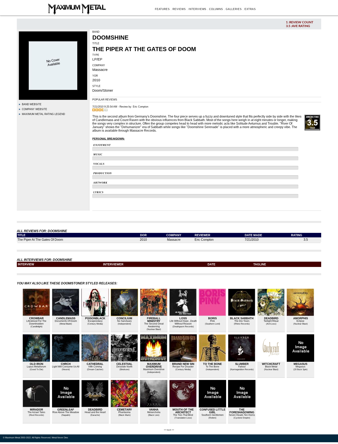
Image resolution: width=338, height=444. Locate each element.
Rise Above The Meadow (65, 412)
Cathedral (95, 363)
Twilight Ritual (271, 321)
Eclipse (300, 321)
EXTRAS (250, 9)
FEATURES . (163, 9)
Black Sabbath (242, 318)
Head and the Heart (95, 412)
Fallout (241, 366)
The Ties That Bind (183, 415)
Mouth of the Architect (183, 411)
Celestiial (124, 363)
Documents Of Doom (66, 321)
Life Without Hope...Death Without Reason (183, 322)
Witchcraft (271, 363)
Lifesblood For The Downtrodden (36, 322)
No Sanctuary (124, 321)
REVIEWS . (180, 9)
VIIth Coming (95, 366)
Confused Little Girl (212, 411)
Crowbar (36, 318)
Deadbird (271, 318)
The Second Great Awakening (154, 325)
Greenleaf (65, 409)
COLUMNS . (217, 9)
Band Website (31, 104)
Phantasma (124, 412)
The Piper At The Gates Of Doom (40, 239)
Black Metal (271, 366)
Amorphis (300, 318)
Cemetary (124, 409)
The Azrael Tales (36, 412)
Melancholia (153, 412)
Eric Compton (140, 106)
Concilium (124, 318)
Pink (212, 321)
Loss (183, 318)
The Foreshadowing (241, 411)
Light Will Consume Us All (65, 366)
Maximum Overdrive (154, 365)
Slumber (242, 363)
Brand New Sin (183, 363)
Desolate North (124, 366)
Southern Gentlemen (212, 415)
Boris (212, 318)
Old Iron (36, 363)
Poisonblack (95, 318)
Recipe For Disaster (183, 366)
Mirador (36, 409)
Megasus (300, 363)
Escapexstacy (95, 321)
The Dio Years (241, 321)
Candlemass (65, 318)
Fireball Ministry (154, 320)
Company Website (34, 109)
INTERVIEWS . (199, 9)
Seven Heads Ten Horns (242, 415)
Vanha (153, 409)
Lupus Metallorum (36, 366)
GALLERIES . (235, 9)
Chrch (66, 363)
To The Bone (212, 363)
